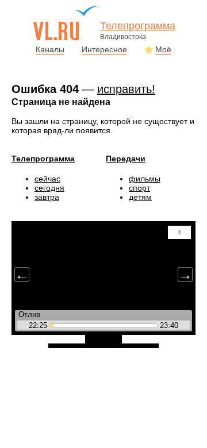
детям (140, 197)
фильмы (144, 178)
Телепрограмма (43, 158)
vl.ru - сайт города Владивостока (66, 23)
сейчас (47, 178)
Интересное (104, 49)
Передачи (125, 158)
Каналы (50, 49)
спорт (139, 187)
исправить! (126, 89)
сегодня (49, 187)
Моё (163, 49)
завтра (46, 197)
